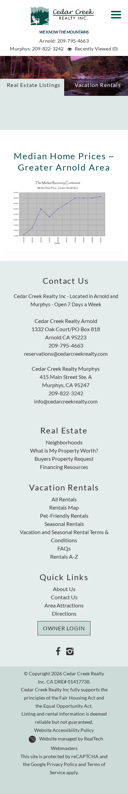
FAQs (64, 548)
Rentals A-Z (64, 556)
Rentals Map (64, 507)
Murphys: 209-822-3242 (36, 49)
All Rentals (64, 499)
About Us (64, 589)
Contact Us (64, 597)
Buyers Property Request (64, 458)
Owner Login (64, 628)
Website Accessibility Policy (64, 730)
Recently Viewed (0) (96, 49)
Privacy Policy (62, 764)
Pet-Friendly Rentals (64, 515)
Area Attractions (64, 605)
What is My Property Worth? (64, 450)
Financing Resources (64, 467)
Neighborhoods (64, 442)
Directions (64, 613)
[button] (118, 12)
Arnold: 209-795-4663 (64, 41)
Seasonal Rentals (64, 523)
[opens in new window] (58, 651)
